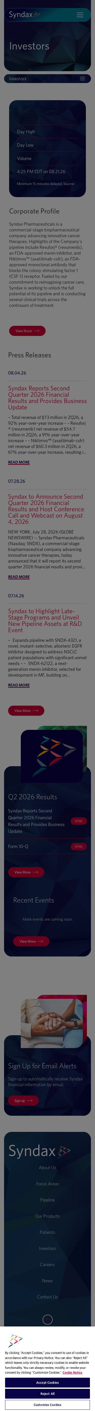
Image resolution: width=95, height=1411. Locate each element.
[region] (47, 1368)
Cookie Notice (72, 1372)
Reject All (47, 1394)
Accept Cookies (47, 1383)
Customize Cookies (47, 1405)
